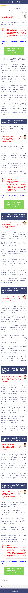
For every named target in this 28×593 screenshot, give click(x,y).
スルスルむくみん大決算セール (7, 580)
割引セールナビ (14, 2)
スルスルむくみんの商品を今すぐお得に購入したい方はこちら (14, 50)
